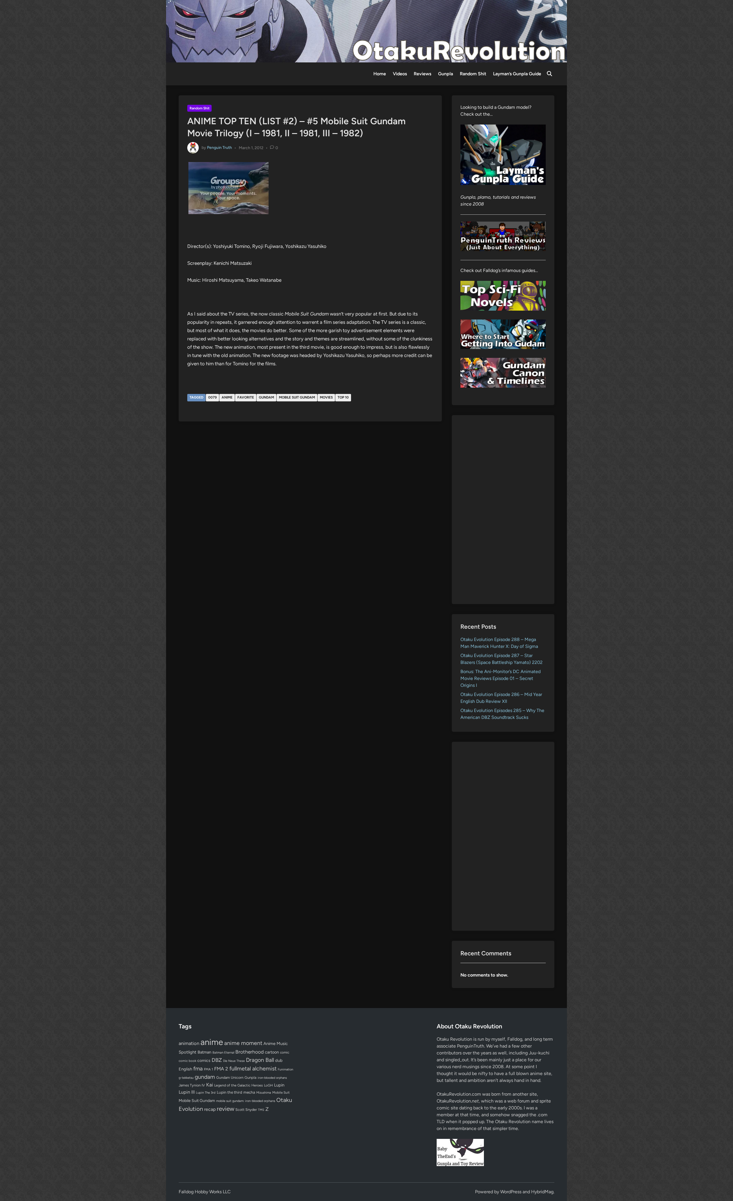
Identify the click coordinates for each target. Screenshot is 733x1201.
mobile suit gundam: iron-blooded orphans (245, 1101)
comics (203, 1060)
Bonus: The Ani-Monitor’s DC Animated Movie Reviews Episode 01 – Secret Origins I (500, 678)
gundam (266, 397)
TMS (261, 1110)
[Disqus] (310, 503)
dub (279, 1060)
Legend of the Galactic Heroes (238, 1085)
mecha (249, 1092)
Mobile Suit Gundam (297, 397)
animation (189, 1043)
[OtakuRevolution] (366, 30)
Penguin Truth (219, 147)
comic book (187, 1061)
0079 (212, 397)
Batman (204, 1052)
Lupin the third (229, 1092)
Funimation (285, 1069)
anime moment (243, 1043)
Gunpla (445, 73)
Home (379, 73)
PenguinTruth (470, 1046)
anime (227, 397)
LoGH (268, 1085)
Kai (209, 1085)
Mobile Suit (280, 1092)
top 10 (343, 397)
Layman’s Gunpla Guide (517, 73)
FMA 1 (208, 1069)
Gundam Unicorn (229, 1077)
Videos (400, 73)
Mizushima (263, 1092)
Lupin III (187, 1092)
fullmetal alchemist (253, 1068)
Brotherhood (249, 1052)
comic (284, 1052)
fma (198, 1068)
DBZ (217, 1060)
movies (326, 397)
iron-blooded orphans (272, 1078)
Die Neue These (234, 1061)
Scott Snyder (246, 1109)
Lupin (279, 1085)
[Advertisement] (503, 509)
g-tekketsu (186, 1078)
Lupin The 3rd (206, 1092)
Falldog (514, 1039)
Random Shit (473, 73)
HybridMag (542, 1191)
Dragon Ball (260, 1059)
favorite (245, 397)
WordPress (510, 1191)
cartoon (272, 1052)
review (225, 1108)
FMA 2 (221, 1069)
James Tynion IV (192, 1085)
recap (210, 1109)
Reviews (422, 73)
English (185, 1069)
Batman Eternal (223, 1052)
